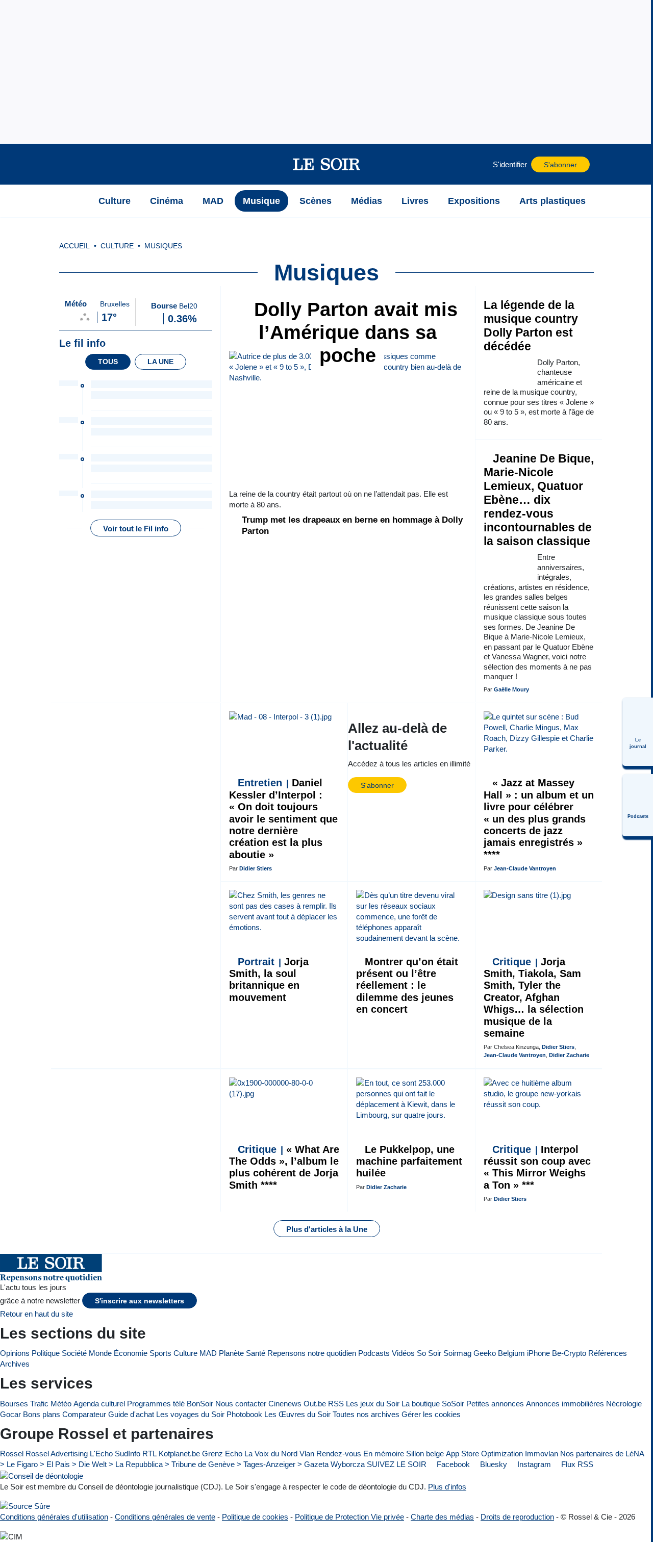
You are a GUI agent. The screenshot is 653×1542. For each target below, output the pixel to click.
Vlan (306, 1453)
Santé (255, 1353)
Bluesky (492, 1464)
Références (607, 1353)
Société (74, 1353)
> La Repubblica (136, 1464)
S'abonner (560, 165)
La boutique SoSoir (432, 1403)
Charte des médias (442, 1516)
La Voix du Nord (270, 1453)
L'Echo (101, 1453)
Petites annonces (495, 1403)
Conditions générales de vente (165, 1516)
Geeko (484, 1353)
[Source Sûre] (25, 1506)
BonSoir (200, 1403)
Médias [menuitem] (366, 201)
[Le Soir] (327, 164)
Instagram (533, 1464)
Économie (130, 1353)
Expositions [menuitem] (474, 201)
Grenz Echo (222, 1453)
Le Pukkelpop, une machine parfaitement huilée (409, 1161)
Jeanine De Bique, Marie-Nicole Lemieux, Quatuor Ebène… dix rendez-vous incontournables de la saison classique (539, 500)
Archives (15, 1363)
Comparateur (84, 1414)
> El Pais (55, 1464)
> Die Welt (89, 1464)
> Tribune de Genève (200, 1464)
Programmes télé (156, 1403)
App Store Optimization (484, 1453)
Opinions (15, 1353)
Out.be (315, 1403)
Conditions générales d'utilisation (54, 1516)
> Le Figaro (19, 1464)
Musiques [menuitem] (163, 246)
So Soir (429, 1353)
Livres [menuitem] (415, 201)
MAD (208, 1353)
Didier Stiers (255, 868)
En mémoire (383, 1453)
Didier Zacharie (569, 1055)
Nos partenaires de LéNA (602, 1453)
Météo (61, 1403)
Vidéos (403, 1353)
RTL (149, 1453)
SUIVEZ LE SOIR (396, 1464)
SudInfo (127, 1453)
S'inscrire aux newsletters (139, 1301)
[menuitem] (637, 732)
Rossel (11, 1453)
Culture (185, 1353)
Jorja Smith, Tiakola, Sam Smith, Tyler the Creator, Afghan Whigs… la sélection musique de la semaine (534, 997)
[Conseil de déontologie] (41, 1475)
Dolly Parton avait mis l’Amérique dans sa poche (353, 332)
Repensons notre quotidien (311, 1353)
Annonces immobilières (565, 1403)
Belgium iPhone (524, 1353)
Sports (160, 1353)
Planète (231, 1353)
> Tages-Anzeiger (266, 1464)
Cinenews (285, 1403)
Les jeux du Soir (372, 1403)
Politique (46, 1353)
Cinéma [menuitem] (166, 201)
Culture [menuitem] (114, 201)
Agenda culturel (99, 1403)
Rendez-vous (338, 1453)
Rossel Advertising (57, 1453)
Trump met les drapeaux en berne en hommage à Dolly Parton (352, 525)
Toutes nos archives (366, 1414)
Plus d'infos (447, 1486)
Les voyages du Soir (190, 1414)
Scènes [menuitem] (315, 201)
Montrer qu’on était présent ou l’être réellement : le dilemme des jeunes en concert (407, 985)
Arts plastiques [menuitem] (552, 201)
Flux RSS (576, 1464)
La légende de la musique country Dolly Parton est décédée (531, 326)
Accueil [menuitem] (74, 246)
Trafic (39, 1403)
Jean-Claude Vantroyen (525, 868)
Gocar (10, 1414)
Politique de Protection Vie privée (349, 1516)
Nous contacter (240, 1403)
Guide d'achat (131, 1414)
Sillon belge (425, 1453)
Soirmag (457, 1353)
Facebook (452, 1464)
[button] (76, 164)
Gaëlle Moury (511, 689)
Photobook (244, 1414)
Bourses (14, 1403)
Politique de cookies (255, 1516)
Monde (100, 1353)
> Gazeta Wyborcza (331, 1464)
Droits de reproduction (517, 1516)
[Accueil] (76, 201)
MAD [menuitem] (213, 201)
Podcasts (374, 1353)
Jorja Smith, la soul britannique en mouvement (269, 979)
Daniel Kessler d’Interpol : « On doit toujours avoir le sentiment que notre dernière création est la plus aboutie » (283, 818)
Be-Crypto (569, 1353)
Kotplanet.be (179, 1453)
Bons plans (41, 1414)
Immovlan (541, 1453)
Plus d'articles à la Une (326, 1229)
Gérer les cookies (431, 1414)
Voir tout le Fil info (135, 528)
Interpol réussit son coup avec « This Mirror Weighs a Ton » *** (537, 1167)
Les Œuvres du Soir (297, 1414)
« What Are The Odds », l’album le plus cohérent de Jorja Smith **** (284, 1167)
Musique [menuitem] (261, 201)
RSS (336, 1403)
